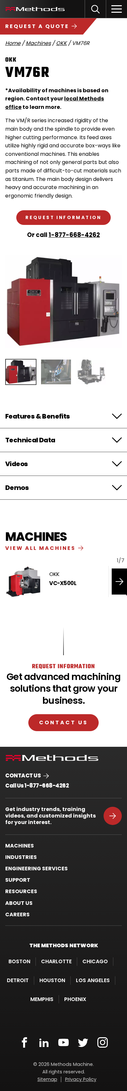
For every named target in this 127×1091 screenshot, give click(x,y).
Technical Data (30, 440)
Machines (38, 43)
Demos (17, 487)
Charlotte (56, 961)
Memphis (41, 999)
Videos (16, 463)
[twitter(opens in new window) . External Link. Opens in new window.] (83, 1042)
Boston (19, 961)
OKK (61, 43)
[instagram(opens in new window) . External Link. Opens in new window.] (102, 1042)
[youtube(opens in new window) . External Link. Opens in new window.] (63, 1042)
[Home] (35, 9)
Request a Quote (37, 26)
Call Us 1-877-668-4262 (37, 785)
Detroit (18, 980)
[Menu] (116, 9)
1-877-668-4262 (74, 235)
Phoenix (75, 999)
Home (13, 43)
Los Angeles (93, 980)
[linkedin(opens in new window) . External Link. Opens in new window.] (44, 1042)
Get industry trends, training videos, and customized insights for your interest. (50, 816)
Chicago (95, 961)
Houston (52, 980)
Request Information (63, 217)
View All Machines (40, 548)
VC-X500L (62, 583)
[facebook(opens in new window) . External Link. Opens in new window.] (24, 1042)
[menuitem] (63, 845)
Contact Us (63, 722)
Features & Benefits (37, 416)
